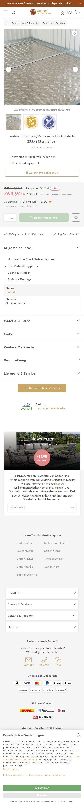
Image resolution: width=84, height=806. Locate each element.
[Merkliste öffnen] (70, 12)
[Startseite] (40, 12)
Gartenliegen (52, 566)
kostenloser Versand (62, 194)
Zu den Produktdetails (44, 172)
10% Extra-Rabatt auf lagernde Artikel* (49, 3)
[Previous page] (8, 69)
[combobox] (10, 217)
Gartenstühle (25, 558)
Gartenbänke (25, 566)
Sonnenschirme (27, 574)
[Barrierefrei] (63, 12)
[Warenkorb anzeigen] (78, 12)
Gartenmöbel (25, 543)
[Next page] (75, 69)
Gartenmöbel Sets (55, 543)
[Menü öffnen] (6, 12)
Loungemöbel (25, 551)
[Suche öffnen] (13, 12)
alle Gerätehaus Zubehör (44, 388)
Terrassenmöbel (54, 558)
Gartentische (52, 551)
